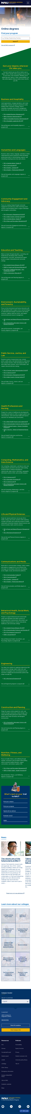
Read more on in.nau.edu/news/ (14, 893)
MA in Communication (9, 165)
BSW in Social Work (9, 634)
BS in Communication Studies (11, 575)
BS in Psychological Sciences (11, 632)
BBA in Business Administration (12, 116)
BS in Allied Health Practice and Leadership (15, 421)
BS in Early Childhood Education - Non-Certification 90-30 (14, 270)
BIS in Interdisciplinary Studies (12, 163)
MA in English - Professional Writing (13, 170)
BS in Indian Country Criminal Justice (13, 216)
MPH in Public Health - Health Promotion (14, 770)
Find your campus (8, 801)
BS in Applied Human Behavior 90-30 (13, 265)
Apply (5, 820)
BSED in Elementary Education (12, 273)
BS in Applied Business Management (13, 114)
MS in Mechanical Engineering (12, 532)
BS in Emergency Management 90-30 (13, 214)
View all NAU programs (7, 45)
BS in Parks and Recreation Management (14, 221)
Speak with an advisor (9, 811)
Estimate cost (7, 815)
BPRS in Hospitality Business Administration (15, 118)
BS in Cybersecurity (9, 372)
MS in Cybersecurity (9, 481)
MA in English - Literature (10, 167)
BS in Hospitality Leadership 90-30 (13, 121)
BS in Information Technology (11, 479)
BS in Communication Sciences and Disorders (16, 424)
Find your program (8, 806)
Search (15, 41)
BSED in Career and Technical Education (14, 267)
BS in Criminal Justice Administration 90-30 (15, 370)
